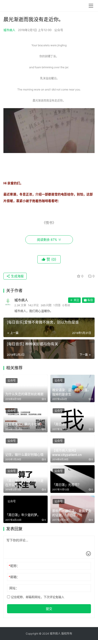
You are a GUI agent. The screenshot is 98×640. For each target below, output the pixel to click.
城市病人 (9, 30)
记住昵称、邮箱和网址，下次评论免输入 (37, 597)
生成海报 (17, 276)
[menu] (91, 6)
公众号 (58, 30)
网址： (14, 588)
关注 (76, 300)
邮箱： (14, 577)
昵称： (14, 566)
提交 (49, 609)
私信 (90, 300)
